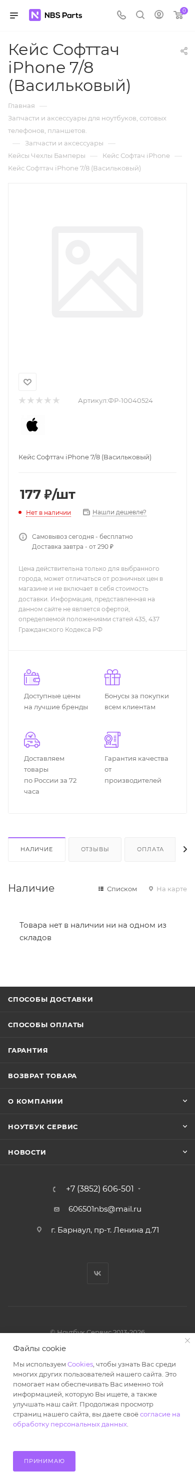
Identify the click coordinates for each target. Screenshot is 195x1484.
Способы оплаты (46, 1025)
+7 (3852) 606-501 (100, 1189)
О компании (36, 1101)
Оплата (150, 849)
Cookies (80, 1364)
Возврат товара (42, 1076)
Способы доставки (51, 999)
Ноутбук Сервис (43, 1127)
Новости (27, 1152)
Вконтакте (97, 1273)
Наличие (36, 849)
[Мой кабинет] (159, 15)
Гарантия (28, 1050)
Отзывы (95, 849)
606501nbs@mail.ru (105, 1209)
